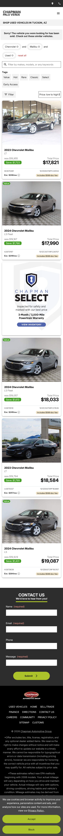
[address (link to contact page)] (52, 3)
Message (17, 656)
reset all (22, 55)
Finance (14, 712)
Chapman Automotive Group (36, 731)
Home (33, 706)
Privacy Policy (47, 717)
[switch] (58, 13)
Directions (29, 712)
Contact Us (46, 712)
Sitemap (24, 722)
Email (15, 623)
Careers (11, 717)
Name (15, 606)
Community (27, 717)
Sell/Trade (47, 706)
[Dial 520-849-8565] (59, 3)
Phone (9, 639)
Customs (38, 722)
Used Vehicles (18, 706)
